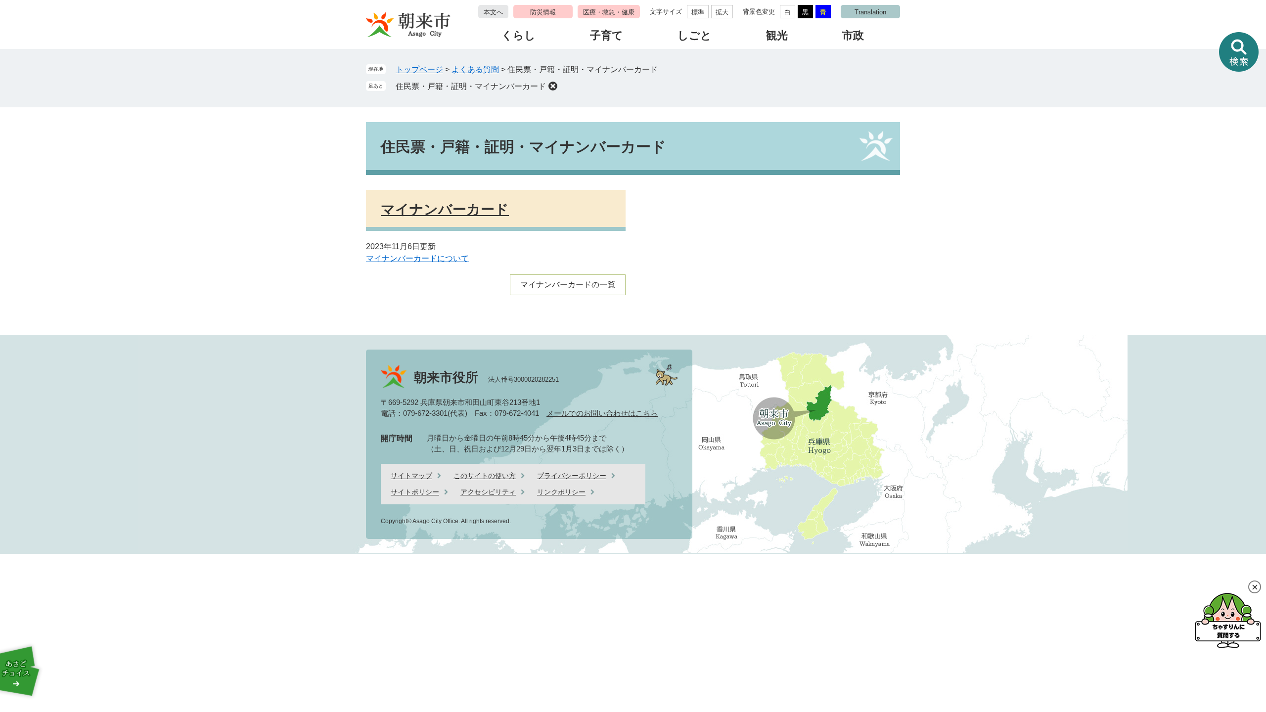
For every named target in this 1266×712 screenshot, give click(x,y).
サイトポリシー (415, 492)
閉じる (1254, 586)
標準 (697, 12)
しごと (695, 35)
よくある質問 (475, 69)
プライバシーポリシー (571, 476)
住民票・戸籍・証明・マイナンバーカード (471, 86)
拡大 (722, 12)
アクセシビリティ (488, 492)
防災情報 (543, 12)
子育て (606, 35)
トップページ (419, 69)
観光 (777, 35)
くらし (518, 35)
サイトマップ (411, 476)
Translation (870, 12)
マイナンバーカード (445, 209)
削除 (552, 86)
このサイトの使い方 (484, 476)
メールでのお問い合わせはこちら (602, 413)
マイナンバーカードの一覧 (567, 284)
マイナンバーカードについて (417, 258)
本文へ (493, 12)
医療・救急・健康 (608, 12)
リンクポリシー (561, 492)
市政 (853, 35)
